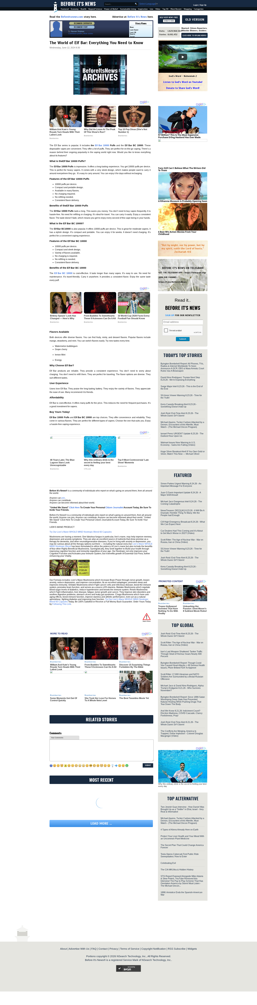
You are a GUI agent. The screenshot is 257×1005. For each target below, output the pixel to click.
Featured (65, 9)
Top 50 (165, 9)
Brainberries (54, 322)
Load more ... (101, 823)
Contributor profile (75, 33)
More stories (88, 33)
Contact (103, 948)
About (63, 948)
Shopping (188, 9)
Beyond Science (95, 9)
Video (157, 9)
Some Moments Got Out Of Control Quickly (63, 699)
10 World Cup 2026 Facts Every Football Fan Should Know (134, 317)
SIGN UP (169, 315)
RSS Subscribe (177, 948)
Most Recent (176, 9)
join (63, 498)
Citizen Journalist (114, 507)
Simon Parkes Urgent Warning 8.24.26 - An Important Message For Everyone (181, 484)
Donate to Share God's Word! (182, 88)
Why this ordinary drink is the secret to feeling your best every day (99, 462)
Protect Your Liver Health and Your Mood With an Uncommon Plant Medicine (182, 837)
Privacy (113, 948)
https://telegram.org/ (195, 272)
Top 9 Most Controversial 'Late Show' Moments (133, 461)
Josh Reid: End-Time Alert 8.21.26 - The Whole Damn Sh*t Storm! (180, 723)
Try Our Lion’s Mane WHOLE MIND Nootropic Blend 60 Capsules (81, 532)
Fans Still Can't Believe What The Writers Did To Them (181, 169)
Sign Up (203, 5)
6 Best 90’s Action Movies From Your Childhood (177, 233)
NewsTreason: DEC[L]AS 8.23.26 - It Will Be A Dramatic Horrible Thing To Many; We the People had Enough (182, 512)
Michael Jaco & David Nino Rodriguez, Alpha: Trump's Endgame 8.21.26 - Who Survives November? (182, 688)
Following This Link (61, 604)
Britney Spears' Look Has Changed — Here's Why (63, 317)
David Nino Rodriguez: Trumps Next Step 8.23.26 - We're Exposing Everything (180, 378)
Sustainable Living (128, 9)
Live (151, 9)
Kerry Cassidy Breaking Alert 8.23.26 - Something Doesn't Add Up (179, 405)
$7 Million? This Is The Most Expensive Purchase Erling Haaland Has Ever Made (179, 136)
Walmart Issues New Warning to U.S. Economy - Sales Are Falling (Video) (178, 443)
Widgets (192, 948)
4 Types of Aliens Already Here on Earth (179, 829)
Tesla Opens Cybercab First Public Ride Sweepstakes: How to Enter (180, 855)
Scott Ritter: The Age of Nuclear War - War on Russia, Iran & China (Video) (182, 541)
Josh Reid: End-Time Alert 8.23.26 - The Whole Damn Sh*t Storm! (180, 414)
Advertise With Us (79, 948)
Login (195, 5)
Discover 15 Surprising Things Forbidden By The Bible (134, 666)
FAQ (94, 948)
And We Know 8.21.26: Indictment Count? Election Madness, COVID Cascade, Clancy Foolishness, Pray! (181, 713)
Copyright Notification (153, 948)
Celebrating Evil (168, 863)
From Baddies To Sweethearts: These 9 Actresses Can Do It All (100, 317)
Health (83, 9)
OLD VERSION (194, 19)
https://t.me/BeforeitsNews (173, 282)
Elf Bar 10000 (102, 145)
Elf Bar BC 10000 (63, 273)
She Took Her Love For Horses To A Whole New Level (100, 699)
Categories (198, 9)
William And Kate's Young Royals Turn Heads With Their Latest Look (65, 667)
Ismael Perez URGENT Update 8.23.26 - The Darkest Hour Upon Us (182, 434)
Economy (74, 9)
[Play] (182, 57)
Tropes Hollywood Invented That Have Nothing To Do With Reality (168, 610)
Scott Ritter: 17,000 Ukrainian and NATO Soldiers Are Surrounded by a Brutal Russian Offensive (182, 676)
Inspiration (143, 9)
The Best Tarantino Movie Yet (134, 698)
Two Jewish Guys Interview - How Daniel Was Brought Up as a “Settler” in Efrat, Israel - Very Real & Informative (182, 809)
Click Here (74, 507)
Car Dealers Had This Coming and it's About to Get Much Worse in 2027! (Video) (182, 532)
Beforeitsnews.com (72, 16)
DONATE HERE (169, 21)
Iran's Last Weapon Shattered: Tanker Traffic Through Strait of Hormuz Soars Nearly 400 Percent (181, 653)
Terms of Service (129, 948)
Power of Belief (111, 9)
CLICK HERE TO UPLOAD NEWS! (194, 35)
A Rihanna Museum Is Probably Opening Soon (182, 201)
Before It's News (78, 3)
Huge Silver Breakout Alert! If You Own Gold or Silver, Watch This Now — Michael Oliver (183, 452)
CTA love (87, 469)
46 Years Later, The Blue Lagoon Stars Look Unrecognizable (62, 462)
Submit (182, 339)
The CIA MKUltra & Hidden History (177, 869)
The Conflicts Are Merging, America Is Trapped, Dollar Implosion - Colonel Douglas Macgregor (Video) (182, 733)
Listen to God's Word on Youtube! (182, 82)
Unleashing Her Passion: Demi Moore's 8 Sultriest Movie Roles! (195, 608)
